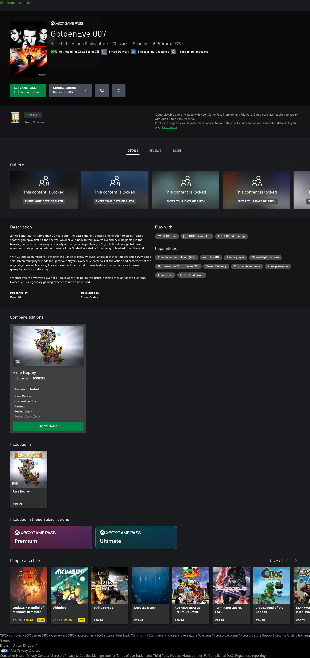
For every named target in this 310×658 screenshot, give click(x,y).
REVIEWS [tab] (155, 150)
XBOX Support (104, 635)
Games (5, 640)
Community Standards (147, 635)
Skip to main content (15, 2)
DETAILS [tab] (133, 150)
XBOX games (32, 635)
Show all (276, 560)
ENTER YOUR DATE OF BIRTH (44, 201)
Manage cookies (104, 655)
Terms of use (125, 655)
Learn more (169, 127)
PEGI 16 (30, 115)
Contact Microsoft (51, 655)
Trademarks (144, 655)
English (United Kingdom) (18, 645)
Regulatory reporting (250, 655)
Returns (280, 635)
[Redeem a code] (118, 90)
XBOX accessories (81, 635)
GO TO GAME (48, 426)
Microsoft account (225, 635)
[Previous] (287, 165)
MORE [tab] (177, 150)
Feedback (123, 635)
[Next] (295, 165)
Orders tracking (298, 635)
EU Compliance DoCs (219, 655)
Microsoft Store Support (256, 635)
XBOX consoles (11, 635)
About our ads (192, 655)
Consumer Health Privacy (18, 655)
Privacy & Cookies (78, 655)
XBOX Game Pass (54, 635)
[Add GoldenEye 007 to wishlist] (102, 90)
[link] (28, 479)
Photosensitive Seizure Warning (187, 635)
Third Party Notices (167, 655)
